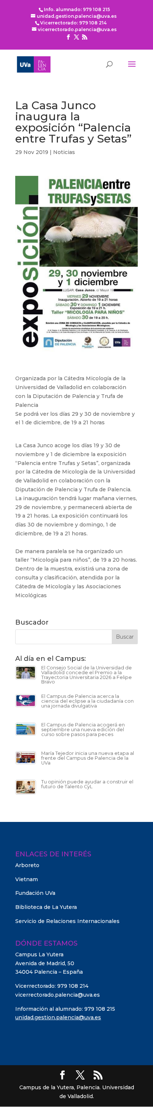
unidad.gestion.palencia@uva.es (58, 1017)
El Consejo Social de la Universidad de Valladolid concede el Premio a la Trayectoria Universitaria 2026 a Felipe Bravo (86, 675)
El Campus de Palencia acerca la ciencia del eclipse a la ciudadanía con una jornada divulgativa (87, 700)
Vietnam (26, 879)
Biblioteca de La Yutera (46, 907)
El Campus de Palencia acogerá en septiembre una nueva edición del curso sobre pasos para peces (83, 729)
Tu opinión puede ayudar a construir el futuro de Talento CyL (87, 784)
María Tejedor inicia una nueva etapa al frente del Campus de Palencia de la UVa (87, 757)
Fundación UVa (35, 893)
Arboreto (27, 865)
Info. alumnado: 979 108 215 (77, 9)
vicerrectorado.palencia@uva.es (57, 994)
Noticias (64, 152)
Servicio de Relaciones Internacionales (67, 921)
